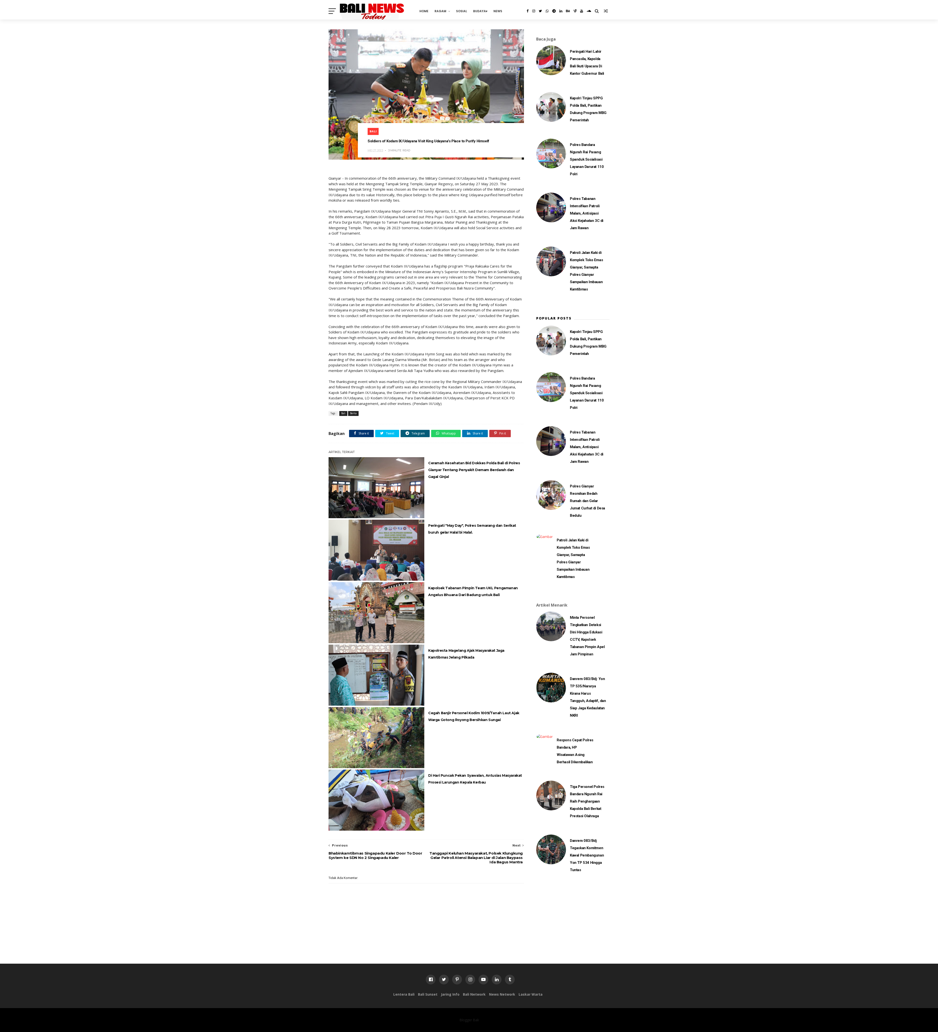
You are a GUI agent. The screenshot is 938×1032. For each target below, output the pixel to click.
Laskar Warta (531, 994)
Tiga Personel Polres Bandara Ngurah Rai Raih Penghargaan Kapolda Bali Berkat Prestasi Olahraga (587, 801)
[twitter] (540, 11)
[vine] (575, 11)
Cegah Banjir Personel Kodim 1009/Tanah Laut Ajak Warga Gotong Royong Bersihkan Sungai (473, 716)
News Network (502, 994)
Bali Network (474, 994)
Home (423, 11)
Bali (373, 131)
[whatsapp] (547, 11)
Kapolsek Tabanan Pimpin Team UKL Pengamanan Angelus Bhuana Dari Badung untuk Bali (473, 591)
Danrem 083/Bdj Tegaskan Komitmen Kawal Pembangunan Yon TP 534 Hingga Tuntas (587, 855)
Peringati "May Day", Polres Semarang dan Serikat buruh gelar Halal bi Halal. (472, 529)
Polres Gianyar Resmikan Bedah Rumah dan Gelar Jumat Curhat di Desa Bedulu (587, 501)
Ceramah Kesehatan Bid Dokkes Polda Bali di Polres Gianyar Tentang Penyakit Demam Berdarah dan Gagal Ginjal (474, 470)
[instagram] (533, 11)
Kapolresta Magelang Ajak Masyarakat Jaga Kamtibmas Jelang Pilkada (466, 654)
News (497, 11)
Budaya (479, 11)
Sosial (461, 11)
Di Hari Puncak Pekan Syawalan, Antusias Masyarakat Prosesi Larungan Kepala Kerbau (475, 778)
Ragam (440, 11)
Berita (353, 413)
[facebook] (528, 11)
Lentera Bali (404, 994)
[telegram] (554, 11)
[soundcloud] (589, 11)
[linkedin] (560, 11)
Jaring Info (450, 994)
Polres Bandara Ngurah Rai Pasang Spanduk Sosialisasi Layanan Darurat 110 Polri (587, 159)
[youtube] (581, 11)
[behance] (568, 11)
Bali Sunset (427, 994)
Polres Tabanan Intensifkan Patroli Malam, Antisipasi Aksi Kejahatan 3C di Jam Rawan (586, 213)
